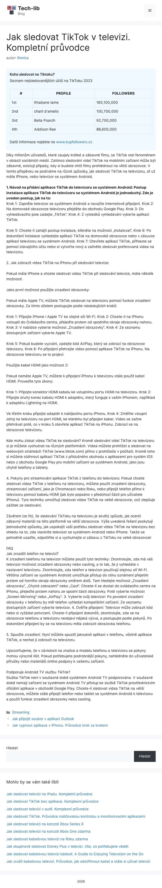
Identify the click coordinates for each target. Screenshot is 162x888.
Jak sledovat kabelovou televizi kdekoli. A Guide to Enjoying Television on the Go (74, 854)
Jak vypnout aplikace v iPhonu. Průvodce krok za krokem (60, 725)
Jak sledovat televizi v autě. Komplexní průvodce (47, 809)
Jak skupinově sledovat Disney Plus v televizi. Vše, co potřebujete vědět (67, 846)
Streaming (20, 712)
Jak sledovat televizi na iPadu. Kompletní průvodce (49, 794)
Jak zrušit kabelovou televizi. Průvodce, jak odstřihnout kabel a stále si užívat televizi (78, 861)
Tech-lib (29, 8)
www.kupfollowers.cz (74, 142)
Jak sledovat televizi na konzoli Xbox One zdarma (48, 831)
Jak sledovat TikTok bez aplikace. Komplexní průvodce (52, 801)
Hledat (12, 748)
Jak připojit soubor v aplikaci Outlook (43, 719)
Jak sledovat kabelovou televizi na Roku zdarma (47, 839)
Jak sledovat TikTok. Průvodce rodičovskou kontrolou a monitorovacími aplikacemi (75, 816)
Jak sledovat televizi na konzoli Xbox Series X (45, 824)
